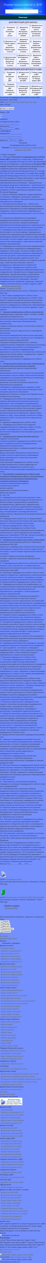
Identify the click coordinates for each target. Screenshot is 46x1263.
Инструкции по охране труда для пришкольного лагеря (21, 1079)
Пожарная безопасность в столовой (14, 1213)
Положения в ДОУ (11, 908)
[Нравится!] (1, 115)
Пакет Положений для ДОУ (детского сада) (21, 102)
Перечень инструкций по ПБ (11, 1059)
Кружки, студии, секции (9, 1046)
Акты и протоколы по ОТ (10, 953)
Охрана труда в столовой (10, 1014)
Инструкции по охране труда (11, 1141)
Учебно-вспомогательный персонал (14, 995)
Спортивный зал (7, 1040)
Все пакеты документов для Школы (8, 937)
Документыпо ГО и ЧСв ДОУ (23, 92)
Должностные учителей (9, 977)
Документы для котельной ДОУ (12, 1182)
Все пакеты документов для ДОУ (7, 1093)
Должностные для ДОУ (9, 1128)
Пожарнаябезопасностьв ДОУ (10, 92)
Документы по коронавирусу (11, 959)
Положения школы (7, 948)
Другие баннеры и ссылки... (10, 1249)
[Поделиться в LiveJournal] (5, 931)
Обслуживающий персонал (11, 998)
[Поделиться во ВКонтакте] (5, 926)
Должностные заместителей (11, 972)
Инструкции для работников (11, 1143)
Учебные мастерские (8, 1038)
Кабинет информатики (9, 1027)
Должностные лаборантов (10, 982)
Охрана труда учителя (9, 993)
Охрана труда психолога (10, 1009)
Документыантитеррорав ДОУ (36, 92)
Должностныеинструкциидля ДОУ (23, 78)
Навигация (23, 17)
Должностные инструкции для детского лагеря (18, 1076)
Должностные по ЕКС (8, 969)
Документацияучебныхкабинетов (36, 49)
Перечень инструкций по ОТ (11, 1017)
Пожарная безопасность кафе (12, 1208)
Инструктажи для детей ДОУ (11, 1154)
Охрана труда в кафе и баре (11, 1200)
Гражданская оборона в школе (12, 1064)
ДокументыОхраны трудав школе (10, 49)
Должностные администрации (12, 974)
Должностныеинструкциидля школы (36, 33)
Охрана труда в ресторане (10, 1203)
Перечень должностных (9, 985)
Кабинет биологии (7, 1030)
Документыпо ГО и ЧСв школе (10, 63)
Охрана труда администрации (12, 990)
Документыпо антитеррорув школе (23, 63)
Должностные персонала (10, 980)
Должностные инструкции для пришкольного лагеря (20, 1074)
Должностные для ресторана (11, 1195)
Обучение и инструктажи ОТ (11, 951)
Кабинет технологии (8, 1035)
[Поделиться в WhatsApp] (5, 924)
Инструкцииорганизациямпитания (36, 63)
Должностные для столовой (11, 1197)
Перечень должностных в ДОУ (12, 1136)
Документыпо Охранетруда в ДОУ (36, 78)
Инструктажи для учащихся (11, 1006)
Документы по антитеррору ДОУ (12, 1177)
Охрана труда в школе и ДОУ (23, 4)
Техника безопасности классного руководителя (18, 1001)
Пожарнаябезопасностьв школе (23, 49)
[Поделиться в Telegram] (4, 921)
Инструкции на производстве (11, 1216)
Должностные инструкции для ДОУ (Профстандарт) (25, 897)
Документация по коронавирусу (12, 1120)
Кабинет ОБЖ (6, 1043)
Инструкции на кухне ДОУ (10, 1149)
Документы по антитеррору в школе (14, 1069)
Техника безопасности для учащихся (14, 1003)
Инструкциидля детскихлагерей (23, 33)
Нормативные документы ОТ (11, 961)
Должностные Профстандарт (11, 966)
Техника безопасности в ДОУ (11, 1146)
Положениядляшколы (10, 33)
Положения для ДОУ (14, 288)
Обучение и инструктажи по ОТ (12, 1112)
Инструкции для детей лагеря (12, 1084)
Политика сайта (6, 1252)
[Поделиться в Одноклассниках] (7, 929)
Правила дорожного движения (12, 1187)
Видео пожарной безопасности (12, 1056)
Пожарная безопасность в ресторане (14, 1211)
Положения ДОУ (7, 1110)
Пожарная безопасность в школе (13, 1051)
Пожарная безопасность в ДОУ (12, 1162)
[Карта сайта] (16, 1255)
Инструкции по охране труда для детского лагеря (19, 1082)
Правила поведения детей (10, 1152)
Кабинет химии (6, 1032)
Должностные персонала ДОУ (12, 1133)
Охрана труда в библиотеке (11, 1011)
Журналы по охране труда (10, 956)
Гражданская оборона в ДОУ (11, 1172)
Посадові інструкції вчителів (11, 1219)
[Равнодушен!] (1, 117)
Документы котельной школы (11, 1089)
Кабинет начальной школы (10, 1022)
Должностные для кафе (9, 1192)
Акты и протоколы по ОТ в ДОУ (12, 1115)
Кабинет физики (7, 1024)
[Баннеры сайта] (11, 1105)
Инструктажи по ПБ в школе (11, 1053)
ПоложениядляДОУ (10, 78)
